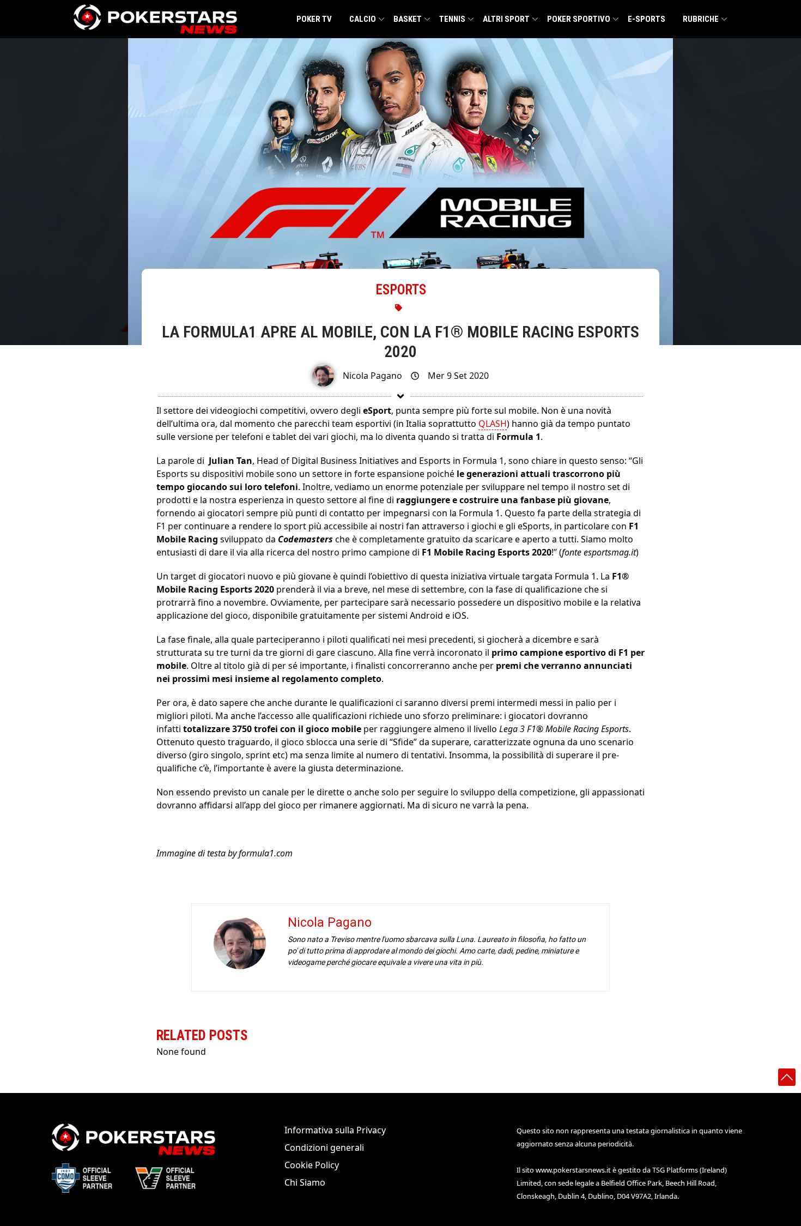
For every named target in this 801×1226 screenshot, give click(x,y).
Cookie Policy (311, 1165)
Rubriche (701, 19)
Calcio (362, 19)
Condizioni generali (324, 1147)
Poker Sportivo (578, 19)
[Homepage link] (155, 19)
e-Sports (646, 19)
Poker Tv (314, 19)
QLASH (492, 424)
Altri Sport (506, 19)
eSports (400, 290)
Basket (407, 19)
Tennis (452, 19)
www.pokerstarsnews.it (573, 1170)
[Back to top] (787, 1077)
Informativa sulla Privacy (335, 1130)
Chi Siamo (304, 1182)
